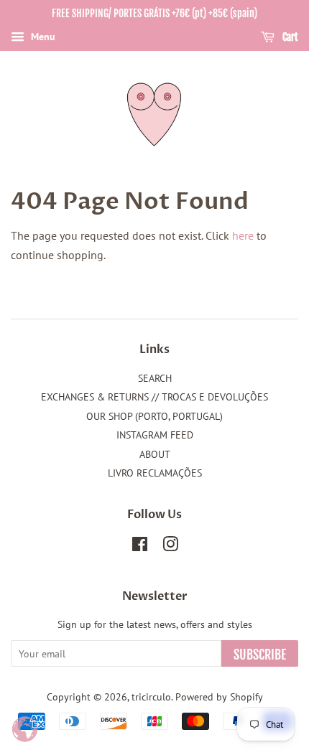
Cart (289, 37)
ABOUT (154, 454)
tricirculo (151, 696)
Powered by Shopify (219, 696)
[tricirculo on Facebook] (140, 546)
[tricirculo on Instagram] (170, 546)
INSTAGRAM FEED (154, 434)
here (243, 235)
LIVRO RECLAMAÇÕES (155, 472)
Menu (41, 36)
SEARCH (155, 378)
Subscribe (260, 654)
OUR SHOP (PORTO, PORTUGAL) (154, 416)
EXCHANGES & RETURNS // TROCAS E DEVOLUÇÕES (154, 396)
